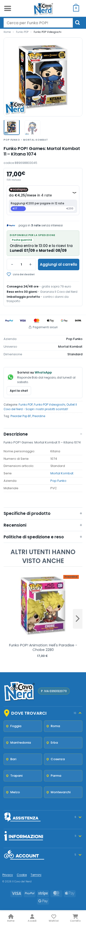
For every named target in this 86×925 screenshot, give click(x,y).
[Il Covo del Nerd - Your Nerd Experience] (43, 8)
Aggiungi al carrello (58, 264)
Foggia (15, 726)
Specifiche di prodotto (27, 513)
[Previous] (11, 77)
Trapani (16, 775)
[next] (77, 619)
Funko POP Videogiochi (47, 32)
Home (7, 32)
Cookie (22, 875)
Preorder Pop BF (21, 416)
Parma (56, 775)
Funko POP (22, 32)
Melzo (15, 792)
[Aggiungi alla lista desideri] (32, 274)
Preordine (38, 416)
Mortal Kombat (61, 473)
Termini (36, 875)
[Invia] (77, 22)
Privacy (7, 875)
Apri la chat (19, 391)
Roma (55, 726)
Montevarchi (60, 792)
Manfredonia (20, 742)
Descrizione (16, 434)
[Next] (74, 77)
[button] (7, 8)
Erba (54, 742)
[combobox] (38, 23)
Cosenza (58, 759)
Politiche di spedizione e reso (34, 537)
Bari (13, 759)
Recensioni (15, 525)
